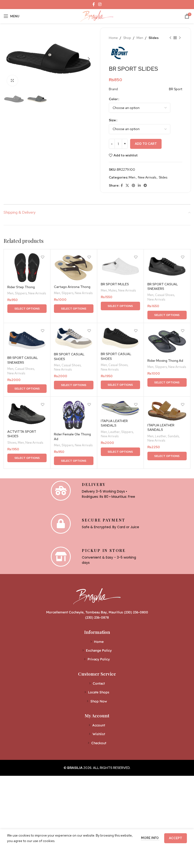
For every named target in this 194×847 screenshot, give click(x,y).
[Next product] (179, 37)
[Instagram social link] (100, 4)
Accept (175, 838)
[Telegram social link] (145, 185)
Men (140, 38)
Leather (114, 432)
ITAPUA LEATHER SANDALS (114, 423)
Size (112, 120)
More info (150, 838)
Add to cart (146, 144)
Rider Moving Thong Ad (165, 360)
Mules (112, 290)
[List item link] (97, 641)
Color (113, 99)
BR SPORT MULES (115, 284)
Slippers (21, 293)
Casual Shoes (164, 295)
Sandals (173, 436)
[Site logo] (97, 16)
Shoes (11, 442)
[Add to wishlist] (42, 257)
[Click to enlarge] (12, 80)
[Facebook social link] (94, 4)
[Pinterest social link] (133, 185)
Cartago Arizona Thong (72, 287)
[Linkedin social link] (139, 185)
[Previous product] (170, 37)
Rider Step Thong (21, 287)
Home (113, 38)
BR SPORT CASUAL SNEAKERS (162, 286)
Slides (154, 38)
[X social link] (127, 185)
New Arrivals (147, 177)
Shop (127, 38)
